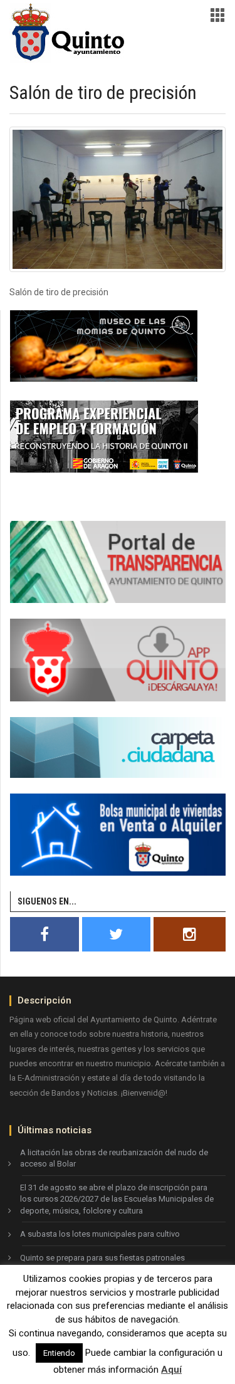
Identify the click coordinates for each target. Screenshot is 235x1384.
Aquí (171, 1369)
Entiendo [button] (59, 1353)
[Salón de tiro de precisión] (117, 199)
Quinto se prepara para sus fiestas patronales (102, 1257)
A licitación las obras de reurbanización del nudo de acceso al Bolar (114, 1158)
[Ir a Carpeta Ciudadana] (118, 747)
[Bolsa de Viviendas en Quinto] (118, 834)
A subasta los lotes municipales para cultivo (100, 1234)
